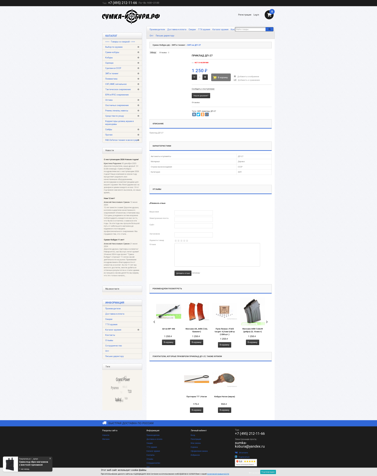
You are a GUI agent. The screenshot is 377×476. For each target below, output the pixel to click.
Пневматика (111, 79)
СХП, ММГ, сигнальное (116, 84)
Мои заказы (196, 443)
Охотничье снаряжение (117, 105)
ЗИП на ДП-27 (194, 45)
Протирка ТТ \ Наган (196, 396)
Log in (256, 15)
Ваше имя (154, 212)
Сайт (151, 225)
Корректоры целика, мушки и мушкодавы (119, 122)
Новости (105, 435)
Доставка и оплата (176, 29)
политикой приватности (218, 474)
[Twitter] (198, 114)
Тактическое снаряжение (118, 89)
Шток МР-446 (168, 329)
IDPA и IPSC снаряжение (117, 95)
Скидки (192, 29)
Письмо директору (165, 35)
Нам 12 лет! (109, 198)
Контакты (110, 335)
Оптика (109, 100)
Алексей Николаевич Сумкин (117, 202)
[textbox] (250, 29)
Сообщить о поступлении (203, 89)
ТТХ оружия (204, 29)
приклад (206, 111)
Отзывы (109, 340)
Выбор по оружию (114, 47)
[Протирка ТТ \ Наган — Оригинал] (196, 379)
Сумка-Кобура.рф (161, 45)
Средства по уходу (114, 116)
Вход (193, 435)
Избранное (195, 455)
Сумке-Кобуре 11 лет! (114, 240)
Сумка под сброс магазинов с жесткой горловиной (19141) (33, 463)
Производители (157, 29)
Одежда (109, 63)
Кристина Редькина (112, 163)
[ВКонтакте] (194, 114)
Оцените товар (156, 240)
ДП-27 (213, 111)
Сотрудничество (113, 345)
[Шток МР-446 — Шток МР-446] (168, 311)
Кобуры (109, 57)
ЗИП (199, 111)
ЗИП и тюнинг (112, 73)
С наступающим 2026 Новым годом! (121, 159)
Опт (151, 35)
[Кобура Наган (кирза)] (224, 379)
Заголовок (154, 234)
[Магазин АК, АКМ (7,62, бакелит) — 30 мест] (196, 311)
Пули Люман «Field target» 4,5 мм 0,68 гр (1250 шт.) (225, 331)
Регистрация (244, 15)
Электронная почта (158, 218)
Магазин (106, 439)
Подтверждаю (268, 472)
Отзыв (152, 244)
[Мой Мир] (207, 114)
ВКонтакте (243, 453)
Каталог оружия (220, 29)
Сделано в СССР (113, 68)
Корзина (194, 447)
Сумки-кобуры (112, 52)
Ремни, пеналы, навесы (116, 110)
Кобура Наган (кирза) (224, 396)
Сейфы (108, 129)
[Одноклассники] (202, 114)
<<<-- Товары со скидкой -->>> (120, 42)
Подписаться (244, 457)
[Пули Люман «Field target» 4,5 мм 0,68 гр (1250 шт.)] (224, 311)
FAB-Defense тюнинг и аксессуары (122, 140)
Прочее (109, 135)
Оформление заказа (199, 451)
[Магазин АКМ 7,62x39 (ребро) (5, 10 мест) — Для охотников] (252, 311)
